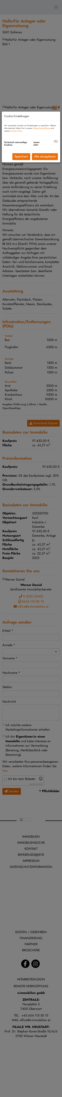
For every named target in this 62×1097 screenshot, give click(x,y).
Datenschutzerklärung (41, 128)
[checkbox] (56, 141)
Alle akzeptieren (45, 156)
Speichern (21, 156)
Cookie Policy (16, 131)
